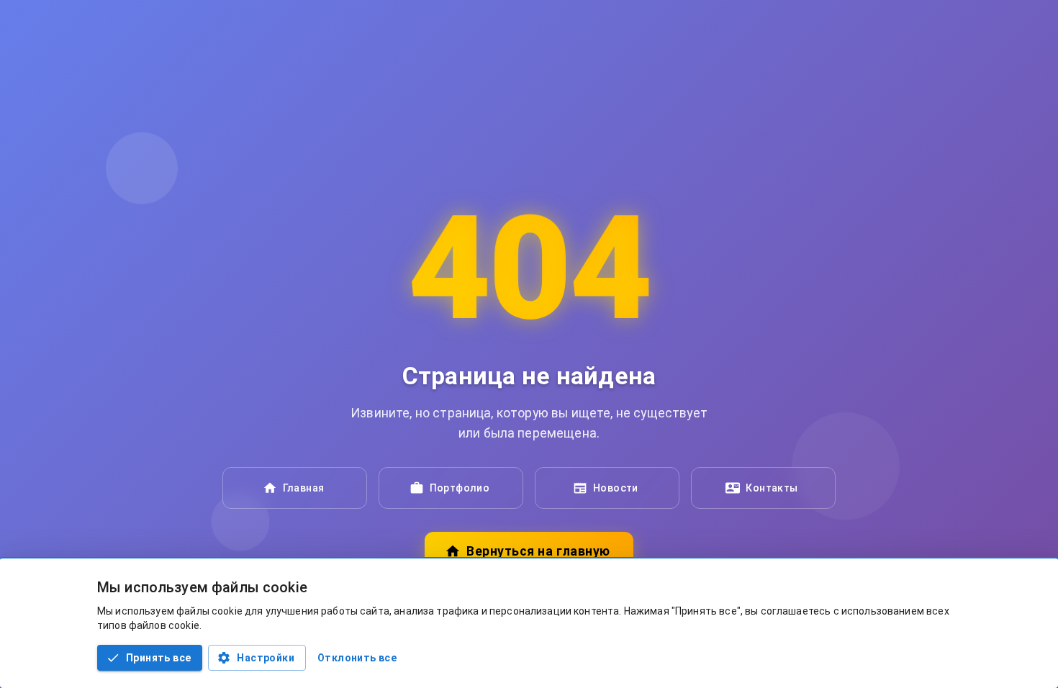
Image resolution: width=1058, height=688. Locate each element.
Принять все (158, 658)
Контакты (771, 488)
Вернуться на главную (538, 551)
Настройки (265, 658)
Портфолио (460, 488)
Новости (615, 488)
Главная (304, 488)
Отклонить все (357, 658)
